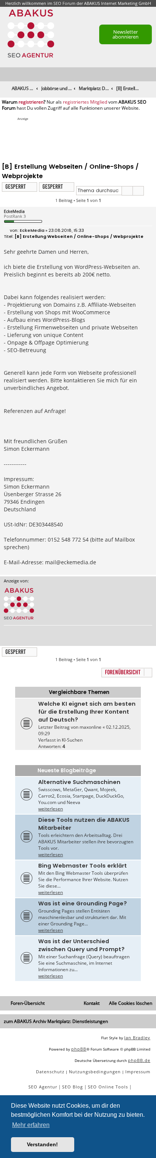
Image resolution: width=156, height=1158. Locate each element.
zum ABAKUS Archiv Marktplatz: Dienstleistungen (56, 1021)
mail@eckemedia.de (70, 562)
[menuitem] (150, 75)
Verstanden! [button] (42, 1144)
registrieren (31, 102)
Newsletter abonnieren (125, 34)
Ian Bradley (137, 1037)
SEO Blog (72, 1087)
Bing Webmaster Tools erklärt (82, 865)
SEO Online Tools (108, 1087)
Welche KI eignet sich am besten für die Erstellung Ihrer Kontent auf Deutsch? (87, 711)
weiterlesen (50, 809)
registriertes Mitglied (85, 102)
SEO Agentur (42, 1087)
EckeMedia (14, 211)
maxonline (90, 727)
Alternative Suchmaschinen (79, 782)
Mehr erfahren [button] (31, 1125)
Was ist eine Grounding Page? (82, 903)
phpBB (78, 1049)
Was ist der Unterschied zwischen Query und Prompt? (81, 945)
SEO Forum (64, 3)
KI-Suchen (72, 740)
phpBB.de (139, 1060)
